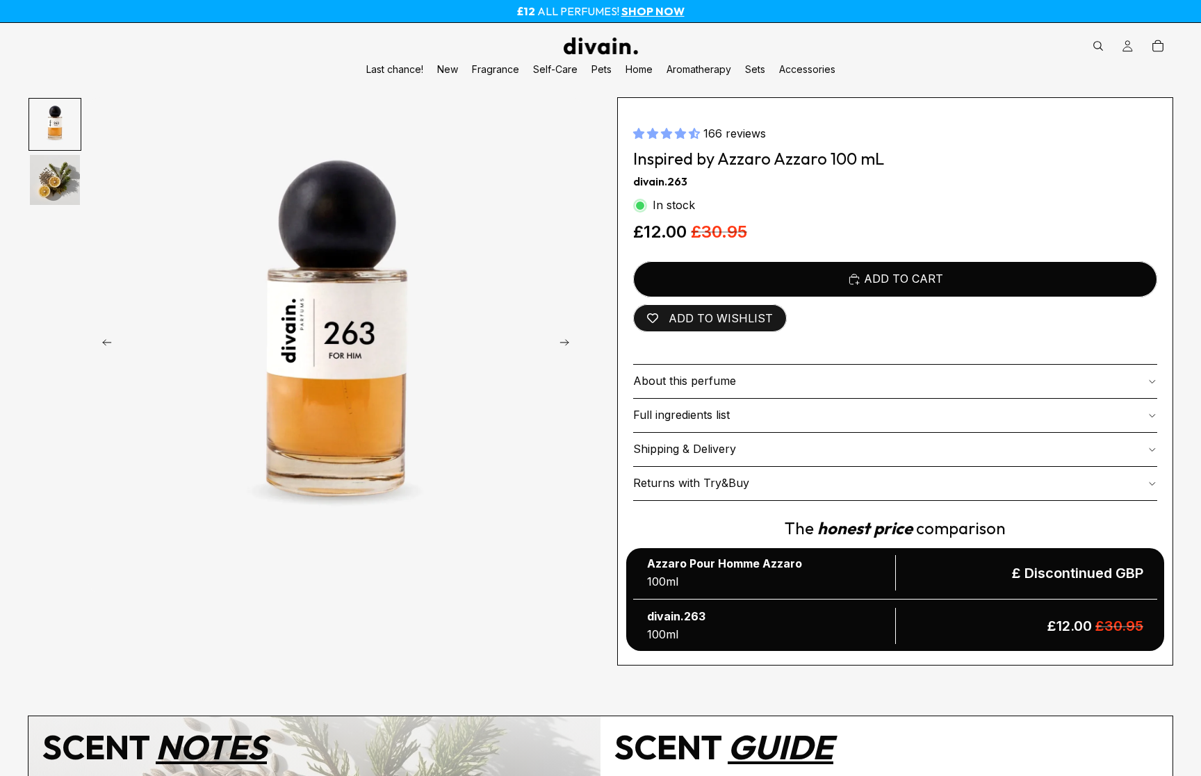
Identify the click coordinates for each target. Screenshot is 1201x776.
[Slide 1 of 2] (55, 124)
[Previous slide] (103, 345)
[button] (668, 133)
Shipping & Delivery (684, 449)
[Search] (1098, 46)
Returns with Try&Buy (691, 483)
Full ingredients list (681, 415)
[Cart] (1158, 46)
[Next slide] (568, 345)
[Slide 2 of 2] (55, 180)
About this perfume (684, 381)
